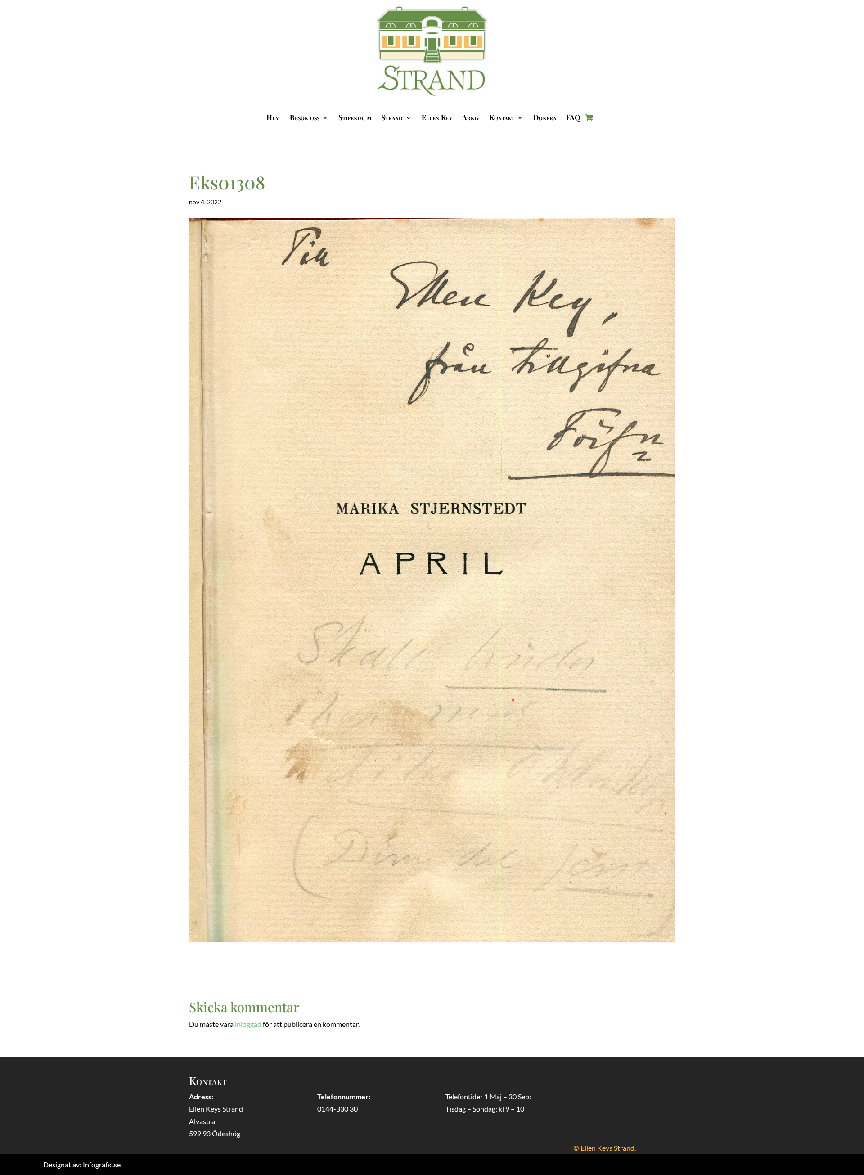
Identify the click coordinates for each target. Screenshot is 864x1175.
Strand (392, 117)
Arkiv (470, 117)
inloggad (248, 1024)
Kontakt (501, 117)
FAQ (573, 117)
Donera (544, 117)
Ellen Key (437, 117)
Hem (273, 117)
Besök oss (305, 117)
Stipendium (354, 117)
